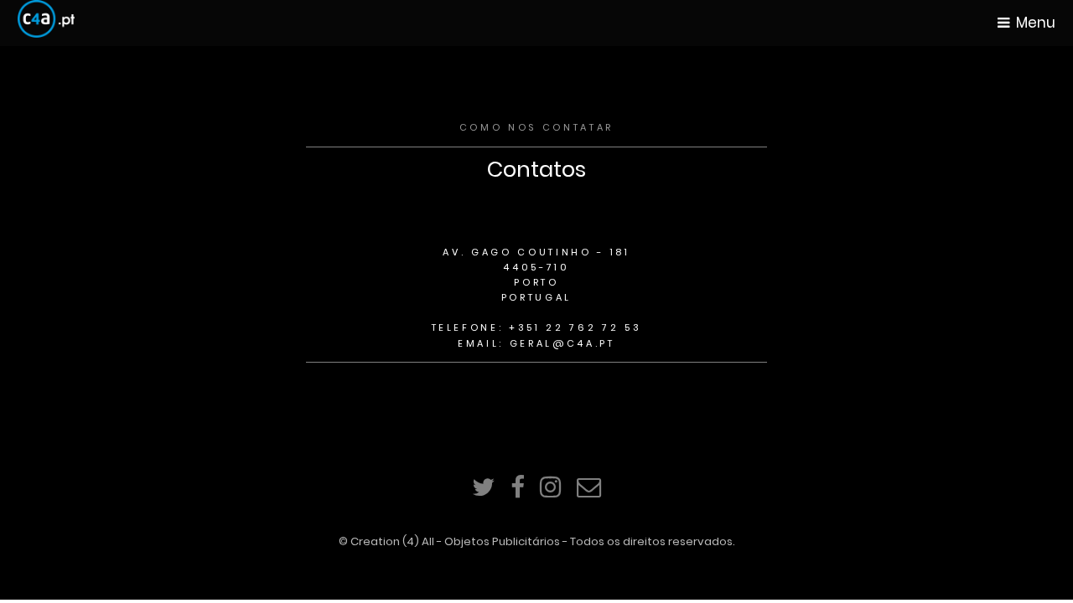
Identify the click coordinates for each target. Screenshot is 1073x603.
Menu (1035, 23)
